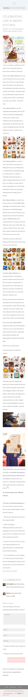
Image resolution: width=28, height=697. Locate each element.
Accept (19, 693)
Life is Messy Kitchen (12, 76)
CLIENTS (5, 31)
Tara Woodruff (9, 584)
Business (21, 28)
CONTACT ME (13, 687)
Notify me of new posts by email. (13, 653)
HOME (6, 687)
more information (9, 693)
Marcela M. (6, 28)
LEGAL (19, 687)
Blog (16, 28)
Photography (14, 31)
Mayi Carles (20, 203)
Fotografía (9, 31)
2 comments (20, 31)
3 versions (16, 381)
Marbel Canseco (12, 218)
